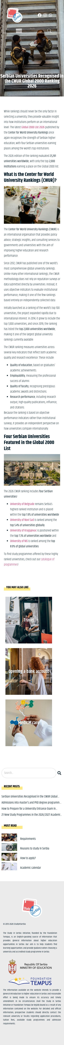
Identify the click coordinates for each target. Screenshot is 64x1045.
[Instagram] (45, 15)
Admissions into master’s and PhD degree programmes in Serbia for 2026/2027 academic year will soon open (32, 805)
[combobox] (29, 773)
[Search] (59, 773)
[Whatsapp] (50, 15)
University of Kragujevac (23, 530)
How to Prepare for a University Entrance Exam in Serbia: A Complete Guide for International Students (30, 811)
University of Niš (19, 541)
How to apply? (28, 858)
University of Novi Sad (22, 520)
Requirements (28, 839)
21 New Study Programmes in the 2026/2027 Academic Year (31, 817)
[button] (19, 31)
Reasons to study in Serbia (34, 848)
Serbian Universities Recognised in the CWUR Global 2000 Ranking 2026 (29, 799)
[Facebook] (39, 15)
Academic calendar (30, 867)
